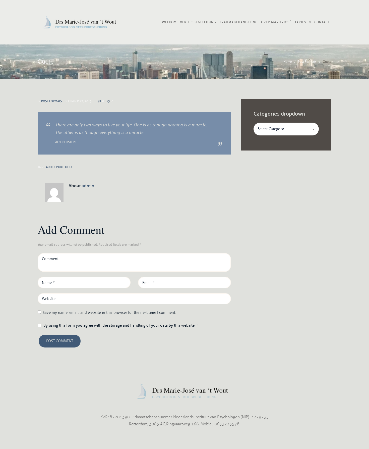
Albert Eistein (65, 142)
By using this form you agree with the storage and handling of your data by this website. (120, 325)
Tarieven (303, 22)
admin (88, 185)
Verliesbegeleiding (198, 22)
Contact (322, 22)
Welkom (169, 22)
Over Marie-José (276, 22)
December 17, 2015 (78, 101)
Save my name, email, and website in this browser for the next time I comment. (109, 312)
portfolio (64, 167)
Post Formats (307, 62)
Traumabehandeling (238, 22)
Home (287, 62)
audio (50, 167)
